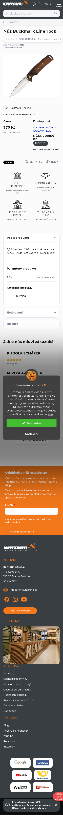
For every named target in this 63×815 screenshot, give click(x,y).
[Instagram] (15, 599)
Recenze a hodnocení (16, 730)
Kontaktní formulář (20, 610)
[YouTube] (24, 599)
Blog (6, 725)
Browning (20, 295)
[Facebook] (6, 599)
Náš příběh (9, 710)
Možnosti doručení (46, 149)
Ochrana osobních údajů (17, 684)
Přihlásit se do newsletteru (21, 531)
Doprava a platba (13, 705)
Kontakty (8, 673)
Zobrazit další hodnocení (31, 440)
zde (50, 414)
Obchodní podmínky (15, 678)
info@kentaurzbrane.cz (23, 589)
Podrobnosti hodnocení (49, 39)
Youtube (8, 736)
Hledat (55, 13)
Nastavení (31, 433)
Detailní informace (17, 114)
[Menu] (59, 4)
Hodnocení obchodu (15, 694)
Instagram (9, 746)
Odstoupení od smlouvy (17, 689)
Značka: (13, 48)
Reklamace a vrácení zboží (18, 700)
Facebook (9, 741)
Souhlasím (34, 423)
